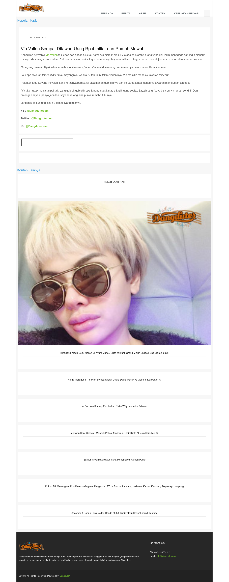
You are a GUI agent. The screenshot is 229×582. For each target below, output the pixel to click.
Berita (126, 13)
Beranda (106, 13)
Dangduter (65, 575)
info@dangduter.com (167, 556)
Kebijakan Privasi (186, 13)
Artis (143, 13)
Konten (160, 13)
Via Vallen (51, 55)
